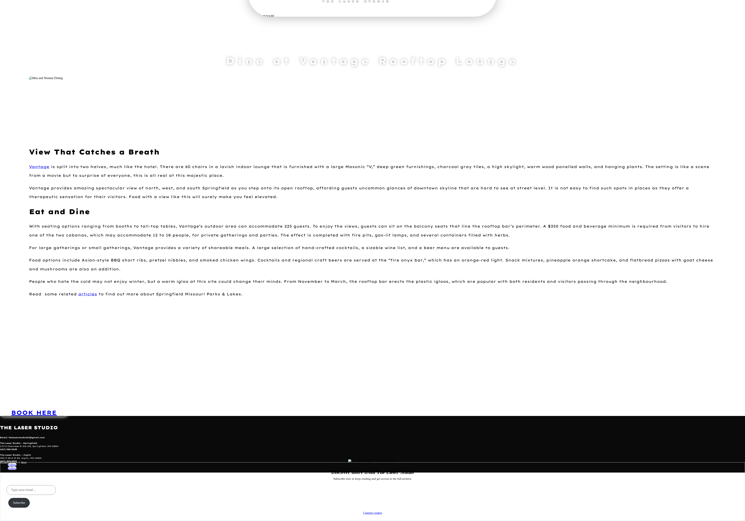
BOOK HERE (34, 412)
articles (87, 294)
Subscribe (19, 502)
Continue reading (372, 513)
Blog (24, 462)
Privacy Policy (8, 462)
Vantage (39, 166)
